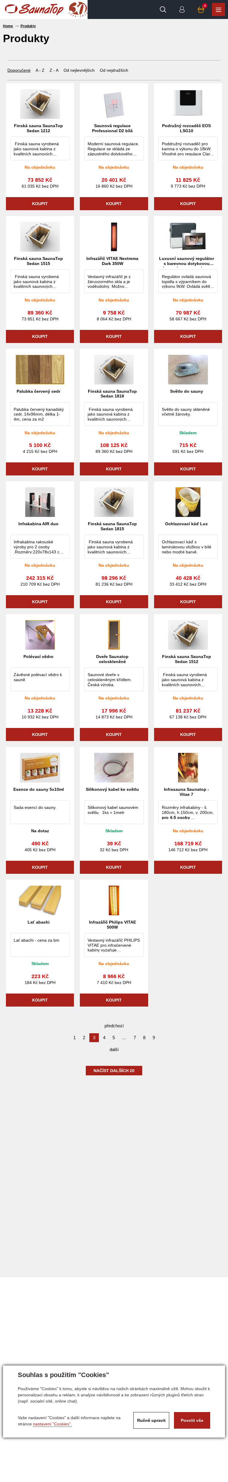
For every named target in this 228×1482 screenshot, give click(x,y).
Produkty (218, 9)
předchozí (114, 1025)
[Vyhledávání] (163, 9)
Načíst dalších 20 (114, 1070)
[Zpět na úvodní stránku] (34, 9)
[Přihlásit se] (182, 9)
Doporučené (19, 70)
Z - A (54, 70)
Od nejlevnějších (79, 70)
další (114, 1049)
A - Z (40, 70)
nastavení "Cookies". (52, 1424)
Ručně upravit (151, 1420)
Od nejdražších (114, 70)
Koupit (40, 203)
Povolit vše (192, 1420)
